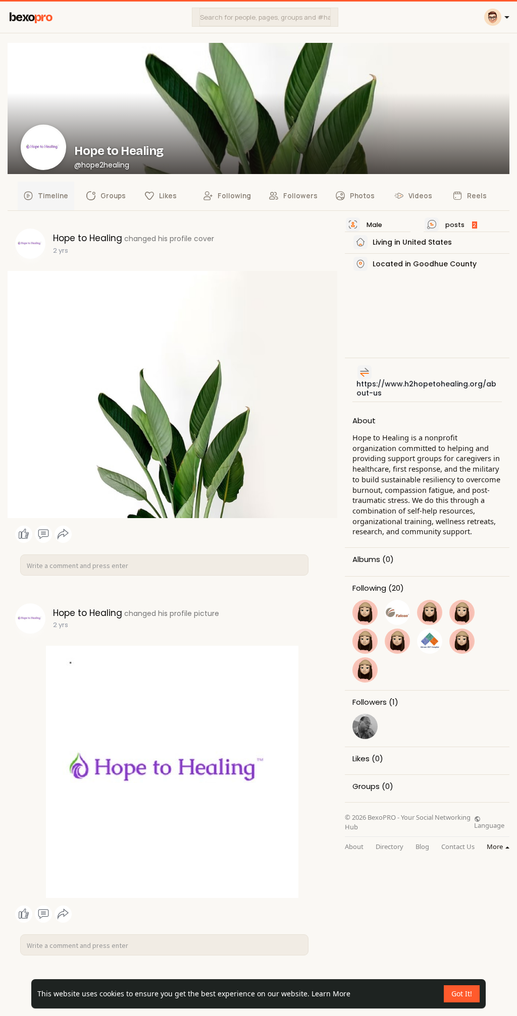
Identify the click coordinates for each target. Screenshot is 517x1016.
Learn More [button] (331, 993)
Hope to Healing (119, 151)
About (354, 846)
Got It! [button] (461, 993)
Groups (366, 786)
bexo (30, 17)
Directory (389, 846)
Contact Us (458, 846)
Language (489, 825)
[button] (265, 17)
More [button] (495, 846)
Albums (366, 559)
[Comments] (43, 534)
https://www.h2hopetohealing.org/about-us (426, 388)
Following (369, 588)
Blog (422, 846)
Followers (369, 702)
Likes (361, 759)
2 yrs (60, 250)
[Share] (63, 534)
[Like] (43, 534)
